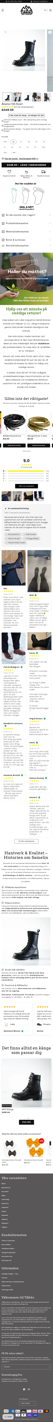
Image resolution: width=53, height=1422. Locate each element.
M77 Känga (8, 1109)
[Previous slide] (25, 1118)
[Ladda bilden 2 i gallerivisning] (16, 97)
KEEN (3, 1196)
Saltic (4, 1211)
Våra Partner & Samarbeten (13, 1282)
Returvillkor (6, 1245)
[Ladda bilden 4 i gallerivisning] (36, 97)
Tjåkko (4, 1227)
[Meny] (2, 10)
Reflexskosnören (12, 436)
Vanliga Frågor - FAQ (10, 1274)
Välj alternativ (14, 445)
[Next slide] (28, 1118)
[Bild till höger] (51, 97)
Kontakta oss (7, 1256)
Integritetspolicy (8, 1252)
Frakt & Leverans (8, 1241)
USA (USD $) (25, 1403)
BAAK (4, 1184)
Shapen (5, 1219)
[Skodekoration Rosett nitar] (12, 1148)
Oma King (5, 1199)
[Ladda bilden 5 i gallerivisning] (46, 97)
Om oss (4, 1278)
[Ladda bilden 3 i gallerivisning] (26, 97)
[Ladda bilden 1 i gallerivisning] (7, 97)
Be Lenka (5, 1191)
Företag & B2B (7, 1290)
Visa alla (26, 451)
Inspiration (6, 1286)
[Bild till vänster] (1, 97)
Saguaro (5, 1207)
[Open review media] (6, 496)
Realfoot (5, 1203)
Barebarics (6, 1188)
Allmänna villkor (8, 1248)
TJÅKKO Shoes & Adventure (29, 1419)
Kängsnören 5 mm (37, 436)
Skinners (5, 1223)
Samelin (5, 1215)
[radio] (5, 142)
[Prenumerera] (49, 1367)
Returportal (6, 1260)
